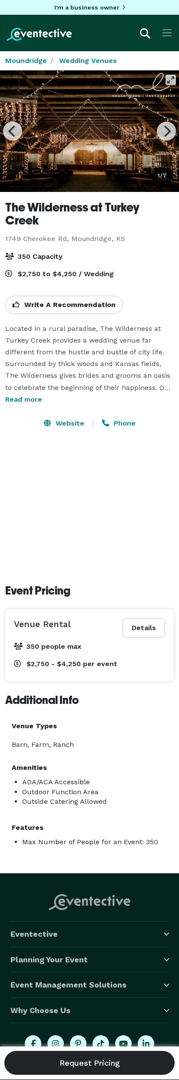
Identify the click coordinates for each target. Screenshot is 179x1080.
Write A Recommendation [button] (69, 305)
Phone (124, 423)
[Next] (166, 131)
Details (144, 628)
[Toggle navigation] (167, 33)
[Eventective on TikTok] (101, 1043)
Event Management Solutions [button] (68, 984)
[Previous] (12, 131)
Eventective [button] (34, 933)
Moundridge (26, 60)
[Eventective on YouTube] (123, 1043)
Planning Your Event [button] (49, 959)
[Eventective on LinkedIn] (146, 1043)
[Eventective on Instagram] (55, 1043)
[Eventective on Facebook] (33, 1043)
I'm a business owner (86, 7)
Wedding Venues (88, 60)
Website (68, 423)
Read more (23, 399)
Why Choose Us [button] (40, 1010)
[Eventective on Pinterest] (78, 1043)
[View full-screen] (171, 80)
